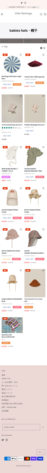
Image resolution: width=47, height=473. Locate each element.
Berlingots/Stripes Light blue (12, 77)
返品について (7, 393)
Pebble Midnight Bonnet (34, 125)
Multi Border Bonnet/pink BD (8, 336)
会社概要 (5, 411)
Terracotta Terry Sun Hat (33, 300)
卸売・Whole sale (9, 407)
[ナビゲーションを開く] (2, 14)
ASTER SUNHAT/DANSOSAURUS (34, 252)
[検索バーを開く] (41, 14)
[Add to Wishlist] (20, 54)
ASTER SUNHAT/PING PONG (10, 211)
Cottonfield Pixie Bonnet (12, 125)
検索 (3, 375)
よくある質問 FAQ (9, 382)
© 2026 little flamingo (23, 466)
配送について (7, 389)
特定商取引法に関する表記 (12, 403)
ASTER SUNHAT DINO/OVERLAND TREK (33, 170)
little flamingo (23, 13)
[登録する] (43, 427)
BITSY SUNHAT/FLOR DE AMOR (11, 252)
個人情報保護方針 (9, 396)
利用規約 (5, 400)
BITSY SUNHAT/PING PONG (32, 211)
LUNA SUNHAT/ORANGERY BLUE (12, 300)
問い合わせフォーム (9, 386)
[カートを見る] (45, 14)
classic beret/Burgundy (34, 77)
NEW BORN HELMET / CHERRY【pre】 (10, 170)
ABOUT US (6, 378)
